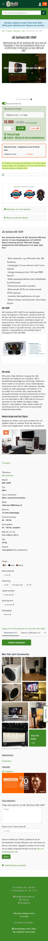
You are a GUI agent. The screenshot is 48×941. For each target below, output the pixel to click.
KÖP (20, 128)
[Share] (36, 79)
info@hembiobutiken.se (25, 896)
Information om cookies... (24, 922)
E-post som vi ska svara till (13, 826)
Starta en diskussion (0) (30, 632)
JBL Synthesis (7, 475)
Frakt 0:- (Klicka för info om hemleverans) (25, 138)
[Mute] (27, 79)
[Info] (41, 79)
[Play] (6, 79)
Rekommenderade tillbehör (17, 217)
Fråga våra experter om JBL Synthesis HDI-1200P (23, 805)
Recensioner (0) (10, 632)
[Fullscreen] (31, 79)
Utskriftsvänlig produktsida (15, 865)
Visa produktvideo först (14, 103)
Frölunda (25, 899)
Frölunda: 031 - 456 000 (25, 887)
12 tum (6, 575)
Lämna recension (16, 642)
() (32, 122)
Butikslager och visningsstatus (18, 209)
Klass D (6, 614)
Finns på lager (13, 134)
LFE (5, 585)
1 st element (8, 604)
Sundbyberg (25, 902)
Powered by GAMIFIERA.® (11, 749)
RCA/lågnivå (16, 585)
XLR (28, 585)
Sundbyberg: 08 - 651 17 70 (25, 890)
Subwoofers (7, 761)
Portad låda (8, 595)
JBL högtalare (7, 771)
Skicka (6, 856)
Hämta (34, 128)
